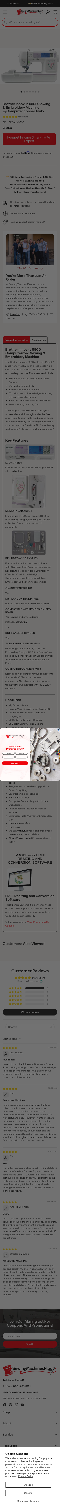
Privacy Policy (25, 1476)
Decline (28, 1492)
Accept (28, 1484)
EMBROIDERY (8, 757)
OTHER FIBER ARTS (21, 757)
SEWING (8, 753)
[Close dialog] (59, 730)
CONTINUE (15, 763)
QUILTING (21, 753)
